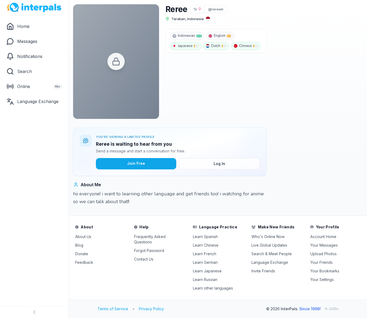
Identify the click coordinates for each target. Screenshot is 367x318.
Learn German (205, 262)
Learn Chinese (205, 245)
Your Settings (322, 279)
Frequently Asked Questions (149, 239)
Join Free (136, 163)
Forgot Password (149, 250)
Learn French (204, 253)
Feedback (84, 262)
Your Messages (324, 245)
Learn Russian (205, 279)
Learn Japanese (207, 271)
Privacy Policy (151, 308)
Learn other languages (213, 288)
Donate (81, 253)
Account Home (323, 236)
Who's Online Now (268, 236)
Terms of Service (113, 308)
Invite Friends (263, 271)
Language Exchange (269, 262)
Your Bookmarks (324, 271)
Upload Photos (323, 253)
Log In (219, 163)
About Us (83, 236)
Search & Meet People (271, 253)
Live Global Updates (269, 245)
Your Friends (321, 262)
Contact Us (143, 259)
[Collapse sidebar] (34, 312)
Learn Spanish (205, 236)
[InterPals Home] (34, 7)
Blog (79, 245)
